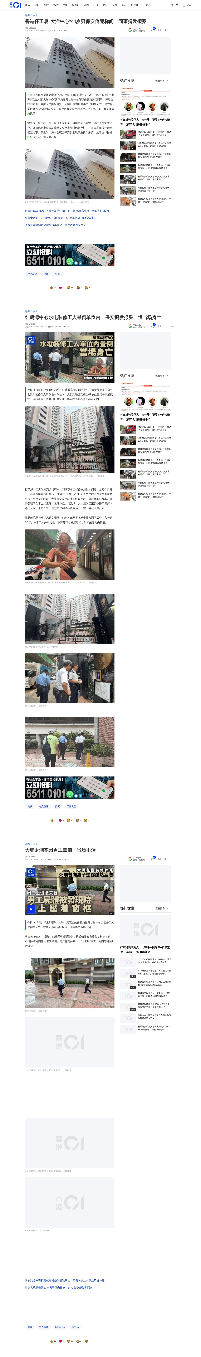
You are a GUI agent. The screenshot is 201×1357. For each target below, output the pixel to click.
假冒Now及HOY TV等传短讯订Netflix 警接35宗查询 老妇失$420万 (67, 210)
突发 (35, 15)
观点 (124, 5)
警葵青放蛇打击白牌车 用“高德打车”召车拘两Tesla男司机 (59, 217)
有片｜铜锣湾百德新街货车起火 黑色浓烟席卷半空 (55, 224)
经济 (95, 5)
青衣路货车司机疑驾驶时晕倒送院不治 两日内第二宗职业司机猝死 (64, 1280)
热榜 (55, 5)
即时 (46, 5)
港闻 (86, 5)
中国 (65, 5)
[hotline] (69, 255)
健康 (114, 5)
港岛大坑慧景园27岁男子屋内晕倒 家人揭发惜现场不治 (58, 1287)
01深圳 (134, 5)
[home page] (15, 5)
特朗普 (75, 5)
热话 (105, 5)
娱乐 (37, 5)
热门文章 (127, 80)
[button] (159, 30)
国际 (27, 5)
